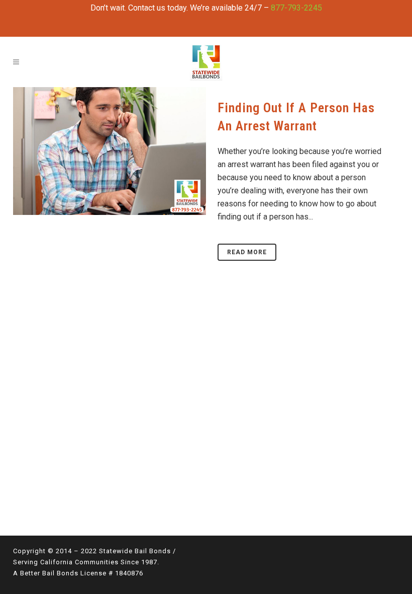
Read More (247, 252)
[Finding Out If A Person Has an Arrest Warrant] (109, 151)
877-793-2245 (296, 8)
